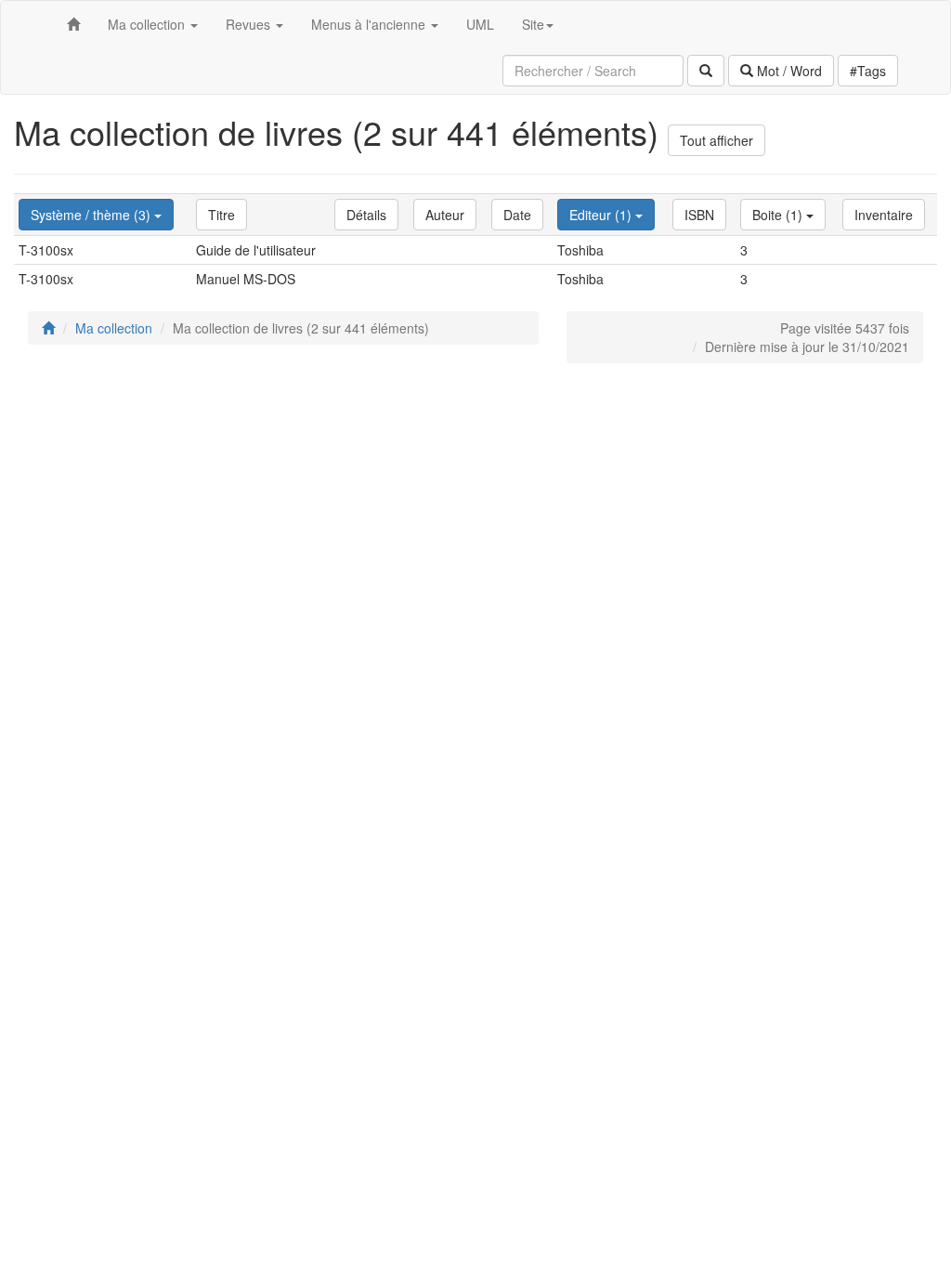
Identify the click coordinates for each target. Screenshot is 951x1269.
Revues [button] (250, 24)
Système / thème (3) (92, 214)
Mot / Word (787, 70)
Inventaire (883, 214)
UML (480, 24)
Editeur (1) (602, 214)
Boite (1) (779, 214)
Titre (221, 214)
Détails (366, 214)
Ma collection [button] (148, 24)
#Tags (868, 70)
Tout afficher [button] (716, 140)
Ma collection (113, 328)
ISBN (699, 214)
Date (517, 214)
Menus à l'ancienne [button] (370, 24)
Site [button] (533, 24)
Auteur (444, 214)
